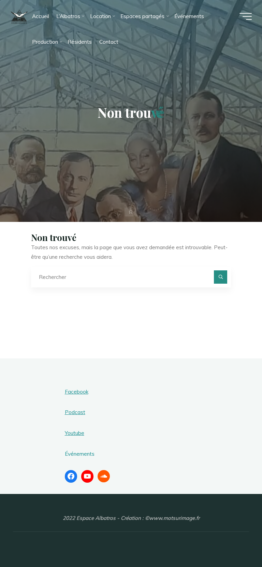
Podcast (75, 412)
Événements (79, 454)
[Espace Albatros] (19, 16)
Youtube (74, 433)
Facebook (76, 391)
